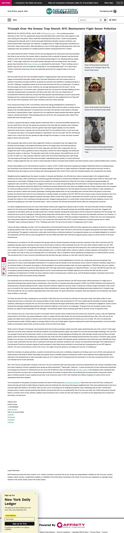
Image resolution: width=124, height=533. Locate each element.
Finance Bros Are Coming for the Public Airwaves (21, 3)
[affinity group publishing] (4, 268)
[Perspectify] (4, 264)
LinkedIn (11, 414)
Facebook (11, 420)
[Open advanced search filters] (105, 20)
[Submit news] (4, 259)
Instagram (11, 417)
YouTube (11, 422)
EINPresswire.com (48, 33)
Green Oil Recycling (34, 64)
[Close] (35, 493)
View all (119, 3)
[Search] (101, 20)
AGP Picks (6, 3)
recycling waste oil (82, 370)
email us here (12, 409)
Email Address (11, 515)
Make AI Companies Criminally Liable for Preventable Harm (73, 3)
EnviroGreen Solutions (72, 382)
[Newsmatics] (4, 273)
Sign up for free (20, 524)
